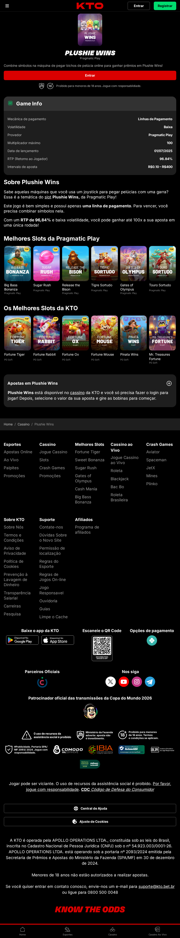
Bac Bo (117, 486)
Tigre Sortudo (101, 285)
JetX (150, 467)
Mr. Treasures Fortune (159, 356)
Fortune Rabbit (44, 354)
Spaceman (156, 460)
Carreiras (12, 606)
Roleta (117, 470)
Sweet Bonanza (90, 460)
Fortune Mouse (102, 354)
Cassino (24, 424)
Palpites (11, 467)
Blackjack (120, 478)
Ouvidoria (48, 601)
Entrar (139, 6)
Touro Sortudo (160, 285)
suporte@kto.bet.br (157, 886)
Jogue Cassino (53, 452)
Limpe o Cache (53, 616)
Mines (152, 475)
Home (8, 424)
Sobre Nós (13, 527)
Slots (44, 460)
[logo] (90, 6)
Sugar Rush (42, 285)
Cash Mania (86, 489)
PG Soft (8, 359)
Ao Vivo (11, 460)
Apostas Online (18, 452)
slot (48, 197)
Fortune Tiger (14, 354)
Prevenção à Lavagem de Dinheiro (16, 579)
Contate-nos (51, 527)
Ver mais (17, 263)
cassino (77, 392)
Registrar (165, 6)
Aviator (153, 452)
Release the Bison (71, 287)
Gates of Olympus (127, 287)
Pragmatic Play (12, 293)
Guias (44, 609)
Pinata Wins (129, 354)
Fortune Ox (70, 354)
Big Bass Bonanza (11, 287)
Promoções (14, 475)
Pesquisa (12, 614)
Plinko (152, 483)
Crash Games (52, 467)
